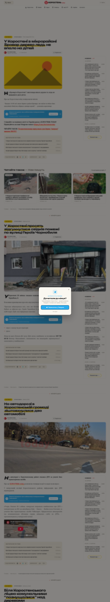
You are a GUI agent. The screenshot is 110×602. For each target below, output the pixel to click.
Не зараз (55, 311)
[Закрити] (68, 289)
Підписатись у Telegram (56, 307)
